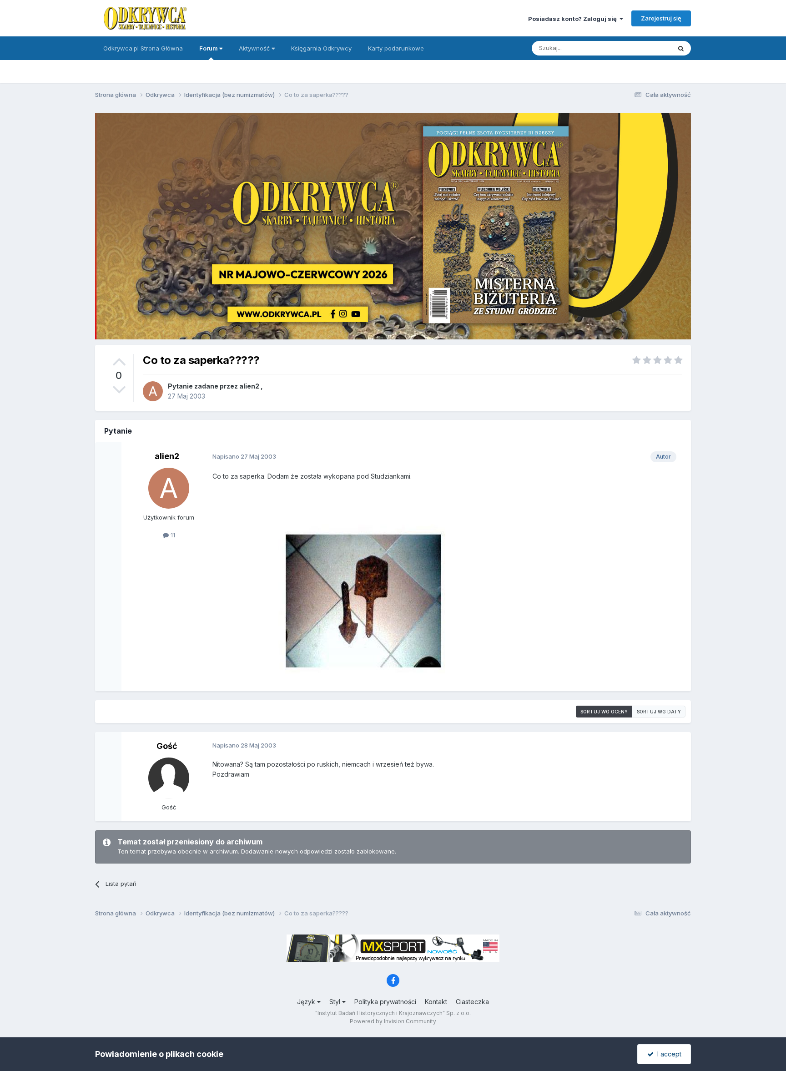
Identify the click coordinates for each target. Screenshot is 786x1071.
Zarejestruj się (661, 18)
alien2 (249, 386)
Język (307, 1001)
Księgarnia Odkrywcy (321, 48)
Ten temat (645, 48)
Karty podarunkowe (396, 48)
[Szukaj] (681, 48)
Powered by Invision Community (393, 1021)
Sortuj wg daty (659, 711)
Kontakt (436, 1001)
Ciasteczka (472, 1001)
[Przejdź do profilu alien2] (153, 391)
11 (172, 535)
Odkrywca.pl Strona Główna (143, 48)
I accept (667, 1054)
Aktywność (255, 48)
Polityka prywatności (385, 1001)
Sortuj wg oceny (604, 711)
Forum (209, 48)
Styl (335, 1001)
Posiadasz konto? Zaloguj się (574, 18)
